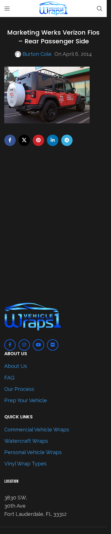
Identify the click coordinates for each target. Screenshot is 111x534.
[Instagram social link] (24, 345)
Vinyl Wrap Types (25, 464)
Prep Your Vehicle (25, 400)
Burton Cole (37, 54)
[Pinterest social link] (38, 140)
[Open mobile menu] (7, 8)
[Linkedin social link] (52, 140)
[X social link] (24, 140)
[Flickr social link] (52, 345)
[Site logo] (53, 8)
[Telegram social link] (67, 140)
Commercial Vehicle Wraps (36, 430)
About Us (15, 366)
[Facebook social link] (10, 140)
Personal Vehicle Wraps (33, 452)
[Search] (99, 8)
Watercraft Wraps (26, 441)
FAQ (9, 378)
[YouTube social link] (38, 345)
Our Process (19, 389)
